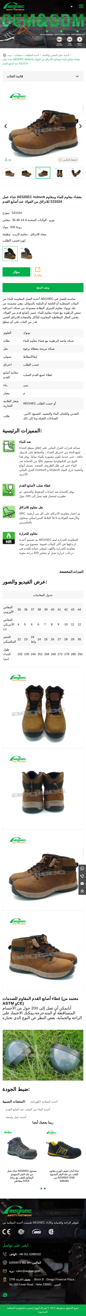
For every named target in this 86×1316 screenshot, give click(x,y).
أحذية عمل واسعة (16, 1117)
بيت (9, 55)
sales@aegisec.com (28, 1271)
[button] (80, 126)
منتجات (18, 55)
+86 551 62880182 (30, 1254)
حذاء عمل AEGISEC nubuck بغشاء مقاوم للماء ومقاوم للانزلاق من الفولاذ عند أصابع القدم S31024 (41, 61)
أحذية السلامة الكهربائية (44, 1101)
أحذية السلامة (32, 55)
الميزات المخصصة (71, 571)
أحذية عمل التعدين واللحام (55, 55)
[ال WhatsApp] (82, 868)
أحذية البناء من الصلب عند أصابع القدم (28, 1109)
